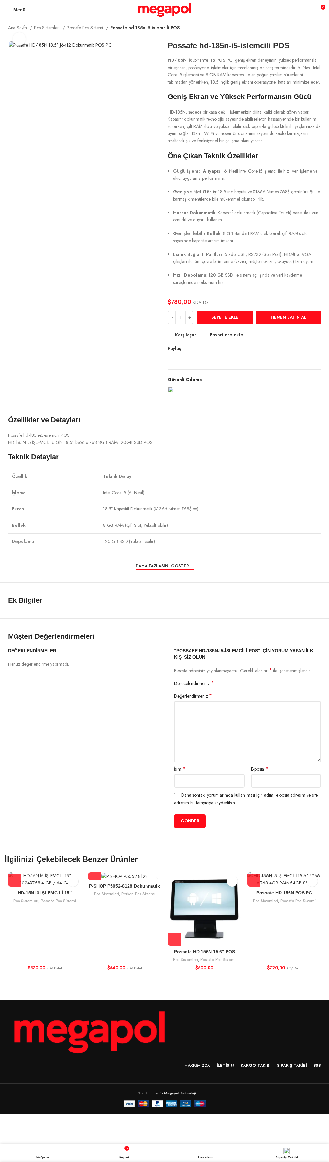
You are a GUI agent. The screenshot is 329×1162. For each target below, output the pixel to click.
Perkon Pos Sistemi (138, 894)
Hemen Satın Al (288, 317)
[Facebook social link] (186, 348)
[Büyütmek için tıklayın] (19, 38)
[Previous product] (305, 28)
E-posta (259, 769)
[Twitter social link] (193, 348)
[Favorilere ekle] (72, 881)
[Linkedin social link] (208, 348)
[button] (14, 880)
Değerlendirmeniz (193, 696)
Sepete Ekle (224, 317)
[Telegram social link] (215, 348)
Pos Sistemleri (47, 27)
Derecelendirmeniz (194, 683)
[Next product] (318, 28)
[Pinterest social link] (201, 348)
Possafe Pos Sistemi (85, 27)
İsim (179, 769)
